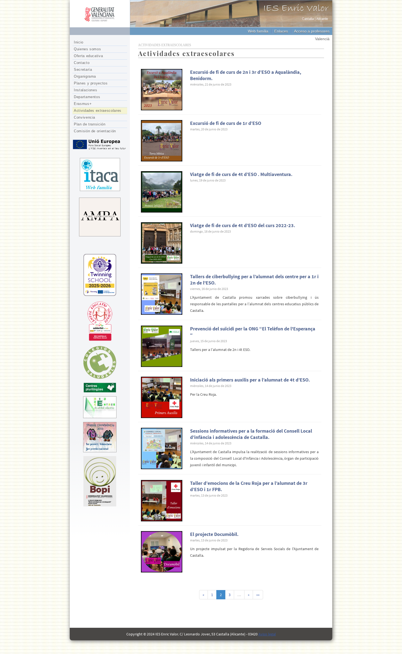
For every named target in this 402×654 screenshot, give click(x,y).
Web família (258, 31)
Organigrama (85, 76)
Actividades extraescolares (97, 110)
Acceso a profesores (312, 31)
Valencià (322, 39)
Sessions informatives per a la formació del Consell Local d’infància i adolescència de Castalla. (251, 434)
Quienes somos (87, 49)
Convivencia (84, 117)
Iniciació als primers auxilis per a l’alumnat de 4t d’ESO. (250, 380)
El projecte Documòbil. (214, 534)
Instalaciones (85, 90)
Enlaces (281, 31)
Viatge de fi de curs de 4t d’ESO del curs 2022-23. (242, 225)
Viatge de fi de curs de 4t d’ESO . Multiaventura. (241, 174)
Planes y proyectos (91, 83)
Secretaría (83, 70)
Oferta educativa (88, 56)
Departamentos (87, 97)
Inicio (78, 42)
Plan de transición (90, 124)
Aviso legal (267, 634)
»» (258, 594)
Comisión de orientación (95, 131)
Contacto (81, 63)
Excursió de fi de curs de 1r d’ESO (225, 123)
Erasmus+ (83, 104)
